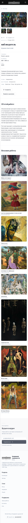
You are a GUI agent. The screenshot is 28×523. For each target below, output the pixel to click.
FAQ (3, 506)
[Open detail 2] (9, 31)
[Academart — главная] (14, 2)
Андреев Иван (4, 244)
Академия (4, 489)
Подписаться (7, 442)
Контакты (4, 503)
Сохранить (8, 89)
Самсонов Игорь (5, 272)
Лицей (3, 492)
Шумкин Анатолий (7, 48)
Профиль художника (8, 94)
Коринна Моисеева (5, 344)
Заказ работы (5, 500)
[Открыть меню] (2, 2)
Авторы (4, 478)
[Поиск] (25, 2)
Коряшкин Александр (6, 179)
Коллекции (4, 475)
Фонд (3, 486)
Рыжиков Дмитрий (5, 214)
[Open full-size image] (14, 19)
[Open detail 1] (3, 31)
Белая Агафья (4, 297)
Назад (5, 8)
